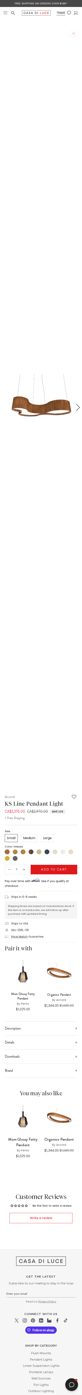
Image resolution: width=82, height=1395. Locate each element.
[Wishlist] (69, 13)
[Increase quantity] (24, 869)
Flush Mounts (41, 1353)
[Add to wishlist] (74, 797)
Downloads (12, 1056)
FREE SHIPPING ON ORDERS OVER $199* (41, 3)
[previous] (4, 407)
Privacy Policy (47, 1301)
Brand (9, 1070)
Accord (10, 796)
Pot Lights (41, 1385)
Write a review (41, 1218)
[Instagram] (25, 1320)
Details (9, 1042)
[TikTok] (65, 1320)
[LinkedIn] (41, 1320)
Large (47, 838)
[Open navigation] (5, 13)
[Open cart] (76, 13)
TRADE (61, 13)
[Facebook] (57, 1320)
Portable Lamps (41, 1372)
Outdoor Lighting (41, 1391)
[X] (17, 1320)
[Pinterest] (33, 1320)
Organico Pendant (59, 1139)
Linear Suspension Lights (41, 1366)
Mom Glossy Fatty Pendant (23, 996)
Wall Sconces (41, 1378)
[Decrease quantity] (9, 869)
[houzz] (49, 1320)
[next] (77, 407)
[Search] (13, 13)
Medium (29, 838)
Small (11, 838)
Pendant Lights (41, 1359)
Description (13, 1028)
